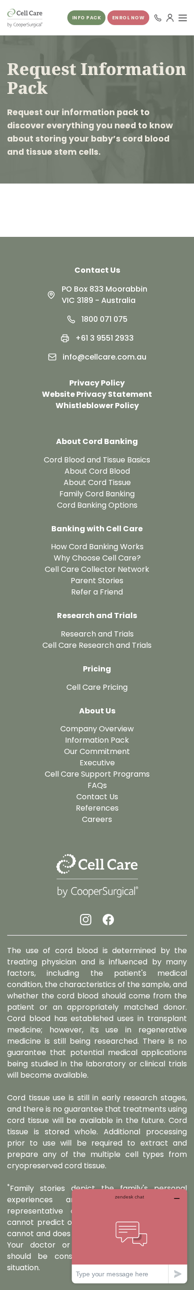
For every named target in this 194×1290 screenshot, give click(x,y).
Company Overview (97, 728)
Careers (97, 819)
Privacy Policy (97, 382)
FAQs (97, 785)
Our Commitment (97, 751)
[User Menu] (170, 18)
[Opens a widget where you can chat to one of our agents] (129, 1236)
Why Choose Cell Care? (97, 558)
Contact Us (97, 270)
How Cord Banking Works (97, 546)
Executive (97, 762)
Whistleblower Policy (97, 405)
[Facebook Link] (108, 919)
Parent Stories (97, 580)
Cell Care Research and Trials (97, 645)
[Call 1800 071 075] (158, 18)
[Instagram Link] (85, 919)
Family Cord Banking (97, 493)
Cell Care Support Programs (97, 774)
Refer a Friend (97, 591)
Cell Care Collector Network (97, 569)
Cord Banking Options (97, 505)
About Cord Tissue (97, 482)
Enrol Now (128, 17)
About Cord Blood (97, 471)
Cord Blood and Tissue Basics (97, 459)
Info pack (86, 17)
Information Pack (97, 740)
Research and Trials (97, 633)
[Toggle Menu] (182, 17)
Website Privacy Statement (97, 394)
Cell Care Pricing (97, 687)
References (97, 808)
